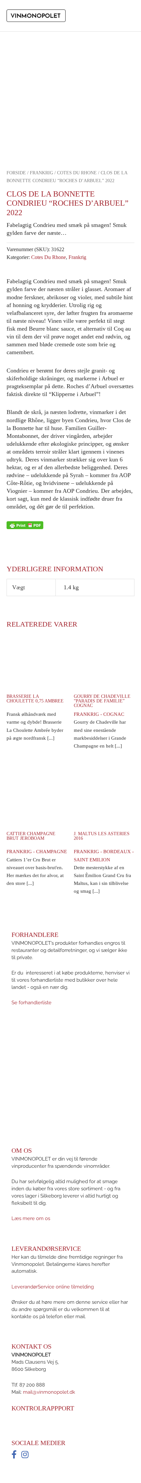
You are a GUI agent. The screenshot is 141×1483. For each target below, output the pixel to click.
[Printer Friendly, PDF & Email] (25, 525)
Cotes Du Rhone (77, 172)
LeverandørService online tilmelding (52, 1286)
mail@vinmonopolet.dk (49, 1391)
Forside (16, 172)
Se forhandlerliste (31, 1002)
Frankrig (41, 172)
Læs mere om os (30, 1218)
